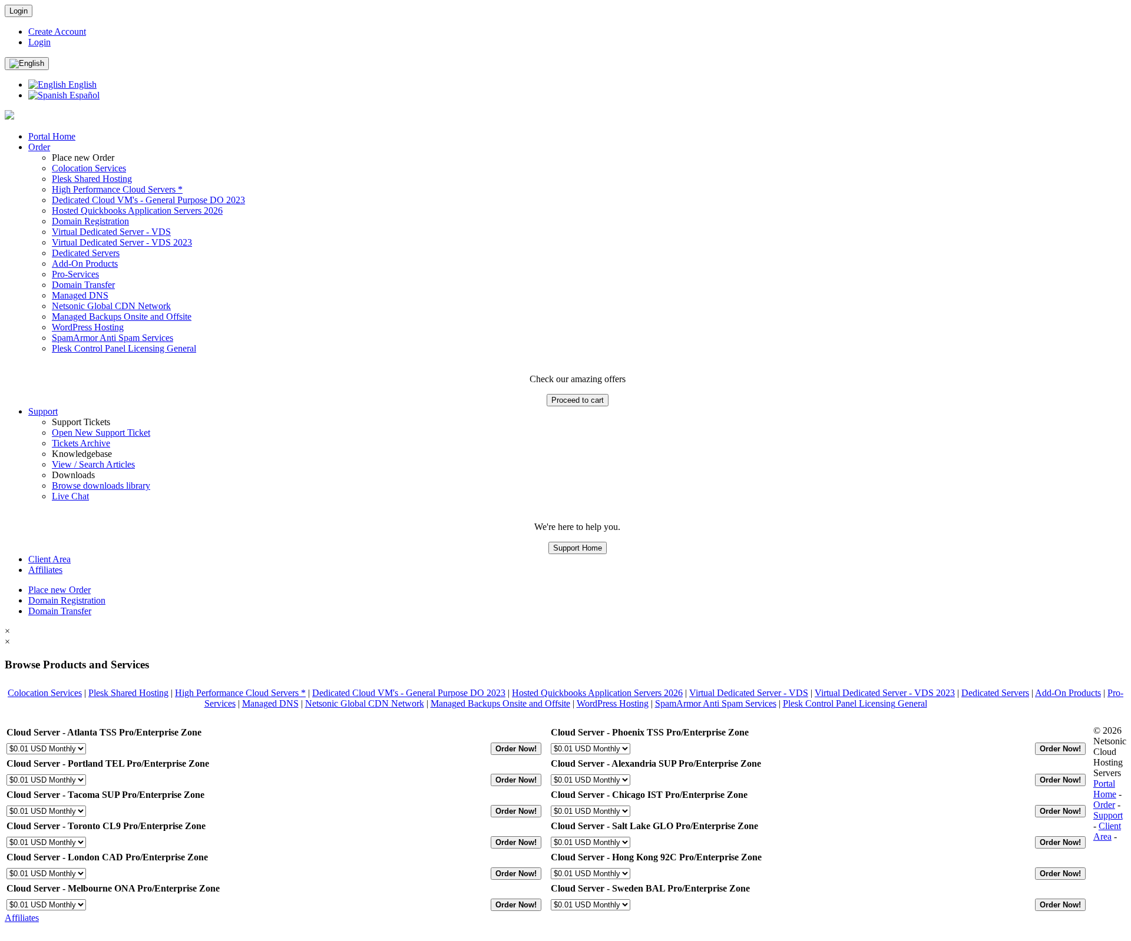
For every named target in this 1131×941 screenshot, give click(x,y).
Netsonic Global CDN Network (111, 306)
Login (18, 10)
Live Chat (70, 496)
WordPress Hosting (88, 327)
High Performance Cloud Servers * (117, 189)
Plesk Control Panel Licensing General (124, 348)
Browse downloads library (101, 486)
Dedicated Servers (86, 253)
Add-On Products (85, 264)
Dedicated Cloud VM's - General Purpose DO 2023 (148, 200)
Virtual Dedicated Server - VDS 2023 (122, 242)
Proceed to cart (577, 400)
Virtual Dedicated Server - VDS (111, 232)
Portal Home (51, 136)
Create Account (57, 31)
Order (39, 147)
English (81, 84)
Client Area (49, 559)
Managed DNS (80, 295)
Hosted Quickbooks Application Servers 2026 (137, 211)
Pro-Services (75, 274)
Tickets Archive (81, 443)
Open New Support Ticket (101, 433)
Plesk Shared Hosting (92, 179)
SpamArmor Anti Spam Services (112, 338)
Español (83, 95)
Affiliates (45, 570)
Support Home (577, 548)
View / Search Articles (93, 464)
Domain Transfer (83, 285)
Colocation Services (89, 168)
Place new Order (59, 590)
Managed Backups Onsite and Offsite (121, 317)
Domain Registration (90, 221)
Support (43, 411)
